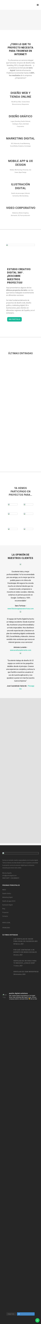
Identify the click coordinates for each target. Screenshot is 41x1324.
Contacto (5, 916)
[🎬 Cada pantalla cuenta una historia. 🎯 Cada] (20, 1159)
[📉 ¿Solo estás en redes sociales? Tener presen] (20, 1183)
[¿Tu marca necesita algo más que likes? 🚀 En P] (20, 1273)
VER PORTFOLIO (14, 319)
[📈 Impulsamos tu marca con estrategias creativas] (20, 1012)
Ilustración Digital (7, 905)
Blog (3, 908)
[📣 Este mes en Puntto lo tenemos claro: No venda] (20, 1230)
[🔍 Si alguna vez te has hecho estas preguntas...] (20, 1207)
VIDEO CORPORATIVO (20, 208)
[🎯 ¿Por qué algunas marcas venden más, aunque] (20, 1134)
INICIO (4, 889)
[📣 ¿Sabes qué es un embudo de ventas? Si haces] (20, 1103)
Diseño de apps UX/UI (8, 901)
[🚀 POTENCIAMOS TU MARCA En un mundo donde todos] (20, 1070)
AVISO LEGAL (6, 922)
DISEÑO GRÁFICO (20, 116)
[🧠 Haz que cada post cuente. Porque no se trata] (20, 1038)
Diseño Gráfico (6, 893)
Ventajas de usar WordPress (26, 972)
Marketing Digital (7, 897)
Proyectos (5, 912)
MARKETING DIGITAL (20, 138)
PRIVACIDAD (6, 927)
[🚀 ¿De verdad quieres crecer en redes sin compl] (20, 1297)
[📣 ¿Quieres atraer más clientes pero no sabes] (20, 1253)
